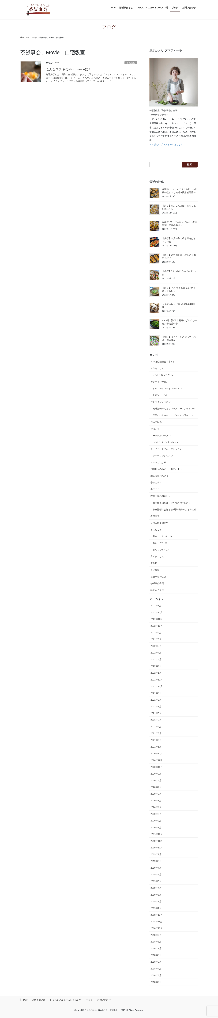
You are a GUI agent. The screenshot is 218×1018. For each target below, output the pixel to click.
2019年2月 (155, 901)
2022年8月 (155, 639)
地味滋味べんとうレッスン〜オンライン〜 (174, 408)
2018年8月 (155, 941)
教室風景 (154, 516)
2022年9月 (155, 632)
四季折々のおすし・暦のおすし (166, 469)
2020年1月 (155, 827)
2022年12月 (156, 612)
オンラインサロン (159, 381)
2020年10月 (156, 767)
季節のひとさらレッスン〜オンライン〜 (173, 415)
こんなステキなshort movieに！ (68, 69)
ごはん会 (154, 429)
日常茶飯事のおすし (160, 523)
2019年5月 (155, 881)
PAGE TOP (210, 985)
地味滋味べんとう (159, 476)
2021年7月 (155, 706)
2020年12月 (156, 753)
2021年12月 (156, 679)
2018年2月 (155, 982)
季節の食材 (156, 482)
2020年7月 (155, 787)
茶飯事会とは (38, 1000)
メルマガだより (158, 462)
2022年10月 (156, 626)
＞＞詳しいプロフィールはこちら (166, 144)
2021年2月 (155, 740)
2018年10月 (156, 928)
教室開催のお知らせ (160, 496)
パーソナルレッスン (160, 435)
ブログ (89, 1000)
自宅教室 (131, 62)
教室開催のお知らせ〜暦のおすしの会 (172, 502)
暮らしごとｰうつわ (162, 536)
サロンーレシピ (160, 395)
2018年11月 (156, 921)
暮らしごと (156, 529)
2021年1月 (155, 746)
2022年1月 (155, 673)
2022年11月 (156, 619)
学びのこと (156, 489)
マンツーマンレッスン (161, 455)
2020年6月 (155, 794)
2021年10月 (156, 686)
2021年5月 (155, 720)
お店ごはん (156, 422)
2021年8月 (155, 700)
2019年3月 (155, 894)
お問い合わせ (104, 1000)
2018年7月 (155, 948)
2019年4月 (155, 888)
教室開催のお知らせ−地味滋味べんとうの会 (174, 509)
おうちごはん (157, 368)
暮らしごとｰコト (161, 543)
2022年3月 (155, 659)
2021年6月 (155, 713)
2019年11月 (156, 841)
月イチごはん (157, 556)
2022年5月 (155, 646)
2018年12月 (156, 915)
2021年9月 (155, 693)
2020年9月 (155, 773)
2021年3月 (155, 733)
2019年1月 (155, 908)
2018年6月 (155, 955)
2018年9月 (155, 935)
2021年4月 (155, 726)
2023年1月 (155, 605)
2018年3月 (155, 975)
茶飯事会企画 (157, 583)
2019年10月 (156, 847)
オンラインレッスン (160, 402)
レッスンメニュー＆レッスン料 (65, 1000)
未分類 (153, 563)
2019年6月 (155, 874)
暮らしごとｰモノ (161, 549)
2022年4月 (155, 652)
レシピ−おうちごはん (163, 375)
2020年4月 (155, 807)
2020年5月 (155, 800)
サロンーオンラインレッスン (167, 388)
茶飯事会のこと (158, 576)
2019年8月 (155, 861)
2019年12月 (156, 834)
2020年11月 (156, 760)
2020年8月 (155, 780)
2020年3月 (155, 814)
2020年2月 (155, 820)
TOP (25, 1000)
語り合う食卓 (157, 590)
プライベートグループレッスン (166, 449)
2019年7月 (155, 867)
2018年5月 (155, 962)
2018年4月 (155, 968)
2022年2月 (155, 666)
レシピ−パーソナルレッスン (167, 442)
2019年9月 (155, 854)
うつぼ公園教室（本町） (162, 361)
